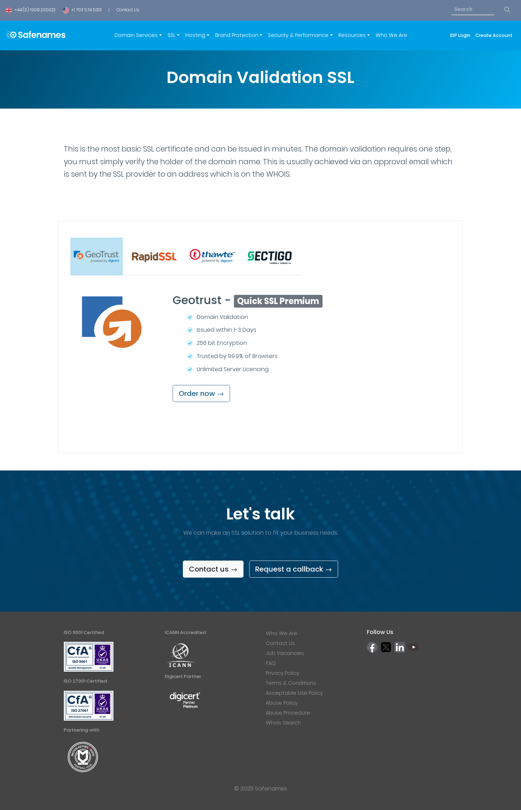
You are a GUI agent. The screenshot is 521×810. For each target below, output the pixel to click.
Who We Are (391, 35)
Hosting (195, 35)
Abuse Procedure (288, 712)
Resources (352, 35)
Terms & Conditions (291, 683)
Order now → (201, 393)
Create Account (493, 35)
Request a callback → (293, 569)
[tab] (97, 257)
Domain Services (136, 35)
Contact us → (213, 569)
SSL (171, 35)
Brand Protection (236, 35)
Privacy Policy (282, 673)
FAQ (271, 663)
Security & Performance (298, 35)
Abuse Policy (282, 702)
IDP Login (461, 35)
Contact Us (127, 10)
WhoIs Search (283, 722)
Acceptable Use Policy (294, 692)
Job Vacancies (285, 653)
